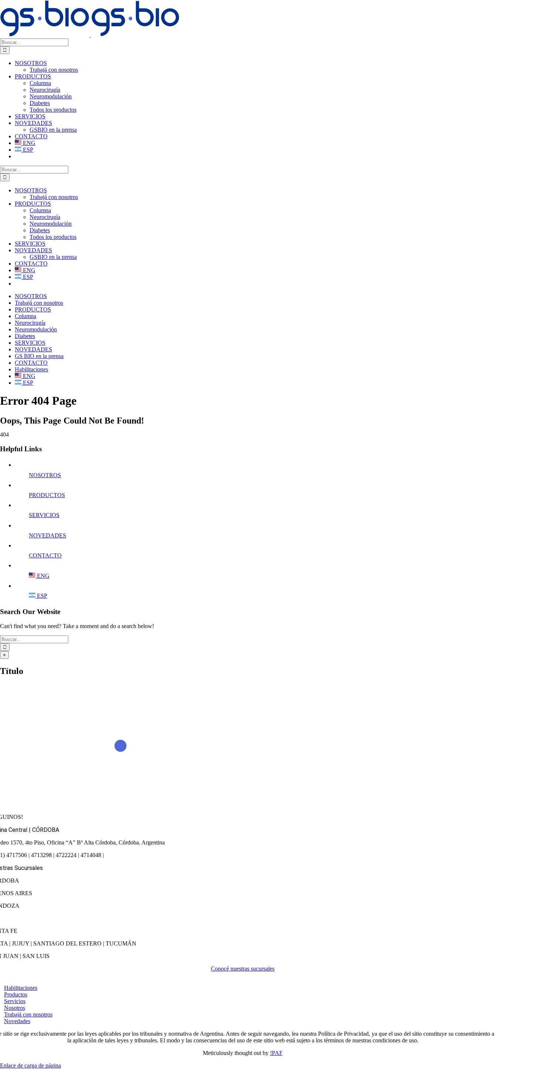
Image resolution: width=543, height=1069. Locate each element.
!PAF (276, 1053)
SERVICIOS (44, 515)
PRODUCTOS (47, 495)
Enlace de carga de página (30, 1065)
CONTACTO (45, 555)
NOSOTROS (45, 475)
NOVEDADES (47, 535)
